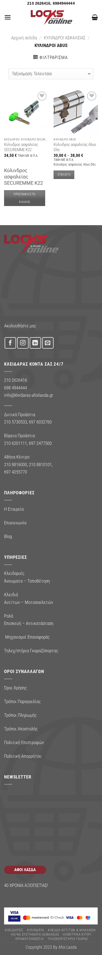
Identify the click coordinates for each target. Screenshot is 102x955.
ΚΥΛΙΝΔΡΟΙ (35, 930)
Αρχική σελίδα (24, 37)
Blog (8, 536)
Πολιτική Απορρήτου (22, 756)
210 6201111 (15, 443)
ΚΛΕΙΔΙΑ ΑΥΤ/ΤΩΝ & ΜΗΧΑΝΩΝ (72, 930)
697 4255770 (15, 472)
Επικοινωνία (15, 522)
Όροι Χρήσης (15, 687)
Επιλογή (64, 175)
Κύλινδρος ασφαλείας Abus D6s (75, 147)
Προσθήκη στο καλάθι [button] (24, 198)
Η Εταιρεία (14, 509)
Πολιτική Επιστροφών (24, 742)
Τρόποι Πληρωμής (20, 715)
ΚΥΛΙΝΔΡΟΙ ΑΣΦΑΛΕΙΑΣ (64, 37)
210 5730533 (15, 422)
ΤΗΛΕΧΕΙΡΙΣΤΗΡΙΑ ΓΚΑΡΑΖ (68, 939)
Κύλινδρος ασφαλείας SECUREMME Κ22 (21, 147)
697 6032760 (40, 422)
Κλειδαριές (14, 930)
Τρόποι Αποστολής (21, 728)
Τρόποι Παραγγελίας (22, 701)
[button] (7, 17)
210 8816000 (15, 464)
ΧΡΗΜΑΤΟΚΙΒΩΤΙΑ (29, 939)
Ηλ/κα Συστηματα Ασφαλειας (35, 934)
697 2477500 (40, 443)
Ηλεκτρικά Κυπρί (77, 934)
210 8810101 (40, 464)
